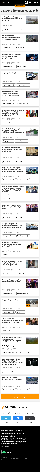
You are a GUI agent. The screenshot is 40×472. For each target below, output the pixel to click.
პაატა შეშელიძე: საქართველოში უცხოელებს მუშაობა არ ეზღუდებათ (12, 320)
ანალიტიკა (17, 413)
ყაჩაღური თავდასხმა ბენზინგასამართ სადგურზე (12, 378)
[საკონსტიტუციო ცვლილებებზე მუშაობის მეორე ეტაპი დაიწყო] (32, 38)
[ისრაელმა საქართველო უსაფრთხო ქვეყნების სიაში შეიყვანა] (32, 20)
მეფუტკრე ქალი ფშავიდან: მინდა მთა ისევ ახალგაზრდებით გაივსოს (12, 339)
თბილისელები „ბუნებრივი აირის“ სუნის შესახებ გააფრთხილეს (12, 56)
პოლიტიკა (6, 29)
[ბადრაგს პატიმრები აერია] (32, 76)
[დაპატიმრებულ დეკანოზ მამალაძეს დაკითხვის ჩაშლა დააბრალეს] (32, 151)
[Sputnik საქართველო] (6, 3)
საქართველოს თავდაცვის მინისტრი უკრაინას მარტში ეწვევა (12, 207)
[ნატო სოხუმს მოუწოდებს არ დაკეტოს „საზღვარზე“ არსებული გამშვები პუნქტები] (32, 132)
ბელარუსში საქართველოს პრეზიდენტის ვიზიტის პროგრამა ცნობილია (12, 263)
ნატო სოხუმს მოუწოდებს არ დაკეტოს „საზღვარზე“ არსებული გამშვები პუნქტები (13, 130)
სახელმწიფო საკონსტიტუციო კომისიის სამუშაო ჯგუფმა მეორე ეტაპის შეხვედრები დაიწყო (13, 189)
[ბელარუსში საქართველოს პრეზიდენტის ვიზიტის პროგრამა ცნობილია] (32, 264)
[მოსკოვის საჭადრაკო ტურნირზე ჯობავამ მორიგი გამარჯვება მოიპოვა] (32, 245)
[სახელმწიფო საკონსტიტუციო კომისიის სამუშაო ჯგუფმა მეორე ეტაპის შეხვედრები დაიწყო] (32, 189)
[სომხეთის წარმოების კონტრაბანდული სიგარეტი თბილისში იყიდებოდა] (32, 94)
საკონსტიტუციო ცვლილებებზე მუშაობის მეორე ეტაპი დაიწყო (11, 37)
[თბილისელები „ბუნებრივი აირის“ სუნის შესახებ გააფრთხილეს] (32, 57)
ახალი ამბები (19, 29)
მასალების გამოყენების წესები (12, 433)
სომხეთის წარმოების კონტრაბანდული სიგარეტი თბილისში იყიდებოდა (12, 93)
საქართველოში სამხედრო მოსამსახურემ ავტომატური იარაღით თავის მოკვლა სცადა (13, 169)
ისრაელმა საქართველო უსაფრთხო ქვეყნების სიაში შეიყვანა (12, 18)
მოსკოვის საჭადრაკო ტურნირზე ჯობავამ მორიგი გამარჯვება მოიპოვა (12, 244)
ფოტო (19, 312)
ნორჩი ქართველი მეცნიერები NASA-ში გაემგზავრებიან (13, 281)
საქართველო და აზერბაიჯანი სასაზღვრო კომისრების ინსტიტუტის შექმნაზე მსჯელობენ (13, 113)
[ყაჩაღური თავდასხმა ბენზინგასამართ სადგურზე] (32, 380)
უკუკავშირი (5, 446)
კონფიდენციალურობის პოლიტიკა (13, 439)
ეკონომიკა (23, 352)
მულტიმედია (7, 312)
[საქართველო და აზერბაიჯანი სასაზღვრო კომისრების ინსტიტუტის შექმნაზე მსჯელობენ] (32, 113)
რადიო (5, 122)
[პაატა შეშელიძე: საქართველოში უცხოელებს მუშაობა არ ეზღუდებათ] (32, 321)
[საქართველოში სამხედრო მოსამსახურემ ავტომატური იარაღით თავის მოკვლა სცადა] (32, 170)
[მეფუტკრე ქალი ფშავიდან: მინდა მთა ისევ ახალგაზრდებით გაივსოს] (32, 340)
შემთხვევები (7, 85)
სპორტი (5, 254)
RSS (15, 436)
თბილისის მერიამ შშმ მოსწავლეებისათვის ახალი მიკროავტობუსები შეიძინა (12, 225)
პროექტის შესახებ (7, 430)
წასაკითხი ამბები (8, 352)
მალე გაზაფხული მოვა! (10, 300)
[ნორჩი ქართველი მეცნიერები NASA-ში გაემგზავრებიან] (32, 283)
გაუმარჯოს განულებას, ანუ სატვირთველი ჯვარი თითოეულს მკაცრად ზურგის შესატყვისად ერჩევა (12, 361)
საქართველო (21, 103)
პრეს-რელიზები (7, 436)
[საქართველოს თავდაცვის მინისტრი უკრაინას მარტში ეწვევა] (32, 208)
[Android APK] (7, 452)
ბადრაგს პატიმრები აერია (11, 73)
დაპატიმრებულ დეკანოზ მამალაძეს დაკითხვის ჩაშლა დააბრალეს (12, 149)
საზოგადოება (7, 66)
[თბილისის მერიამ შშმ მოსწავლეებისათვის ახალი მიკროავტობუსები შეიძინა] (32, 226)
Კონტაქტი (18, 430)
